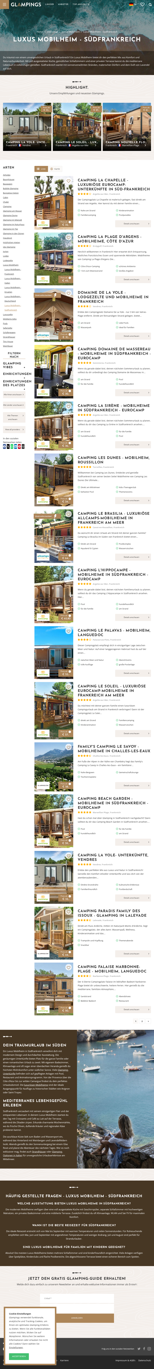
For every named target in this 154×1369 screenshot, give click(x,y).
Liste (43, 168)
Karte (57, 168)
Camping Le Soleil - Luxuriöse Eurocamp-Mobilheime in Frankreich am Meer (112, 691)
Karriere (64, 1360)
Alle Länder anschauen (12, 405)
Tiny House (8, 341)
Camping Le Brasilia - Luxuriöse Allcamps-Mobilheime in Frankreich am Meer (114, 518)
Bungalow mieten (11, 193)
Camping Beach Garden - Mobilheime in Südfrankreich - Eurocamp (113, 803)
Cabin (5, 197)
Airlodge (6, 175)
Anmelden (77, 1318)
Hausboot (7, 238)
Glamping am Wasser (12, 211)
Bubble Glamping (10, 188)
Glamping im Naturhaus (13, 224)
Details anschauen (131, 223)
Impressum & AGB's (125, 1360)
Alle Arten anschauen (13, 394)
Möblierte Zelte (10, 319)
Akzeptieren (19, 1356)
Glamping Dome (10, 215)
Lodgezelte (8, 260)
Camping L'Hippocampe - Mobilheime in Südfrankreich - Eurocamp (113, 575)
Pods (5, 323)
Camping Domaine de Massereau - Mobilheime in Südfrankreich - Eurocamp (114, 354)
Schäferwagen (9, 332)
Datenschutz (144, 1360)
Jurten (5, 251)
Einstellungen (16, 1347)
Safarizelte (7, 328)
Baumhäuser (8, 179)
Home (40, 31)
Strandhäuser (9, 337)
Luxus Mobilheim (71, 31)
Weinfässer (8, 346)
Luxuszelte (8, 314)
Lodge (6, 256)
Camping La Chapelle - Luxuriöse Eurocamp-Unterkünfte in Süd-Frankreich (114, 185)
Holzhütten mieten (11, 242)
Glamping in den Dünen (13, 233)
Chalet (6, 202)
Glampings (52, 31)
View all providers (12, 429)
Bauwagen (7, 184)
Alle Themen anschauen (12, 417)
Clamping (7, 206)
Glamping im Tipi (10, 229)
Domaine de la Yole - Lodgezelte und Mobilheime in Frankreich (113, 297)
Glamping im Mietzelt (12, 220)
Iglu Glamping (9, 247)
